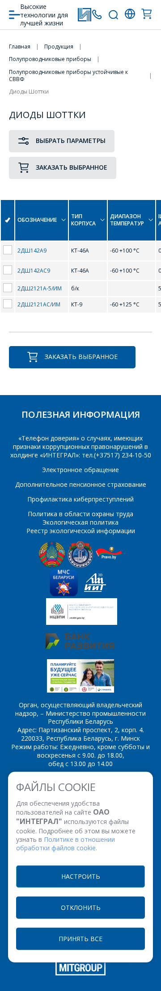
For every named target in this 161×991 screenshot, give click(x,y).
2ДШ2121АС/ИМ (38, 304)
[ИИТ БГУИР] (95, 594)
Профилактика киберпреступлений (80, 499)
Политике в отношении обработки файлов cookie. (65, 843)
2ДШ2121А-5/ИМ (39, 288)
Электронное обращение (80, 469)
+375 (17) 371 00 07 (96, 14)
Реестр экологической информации (80, 530)
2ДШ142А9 (32, 250)
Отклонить (81, 907)
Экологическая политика (80, 522)
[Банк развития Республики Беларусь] (80, 646)
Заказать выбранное (71, 167)
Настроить (80, 876)
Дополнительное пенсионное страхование (80, 484)
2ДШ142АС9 (33, 270)
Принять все (80, 938)
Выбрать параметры (71, 140)
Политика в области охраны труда (80, 514)
